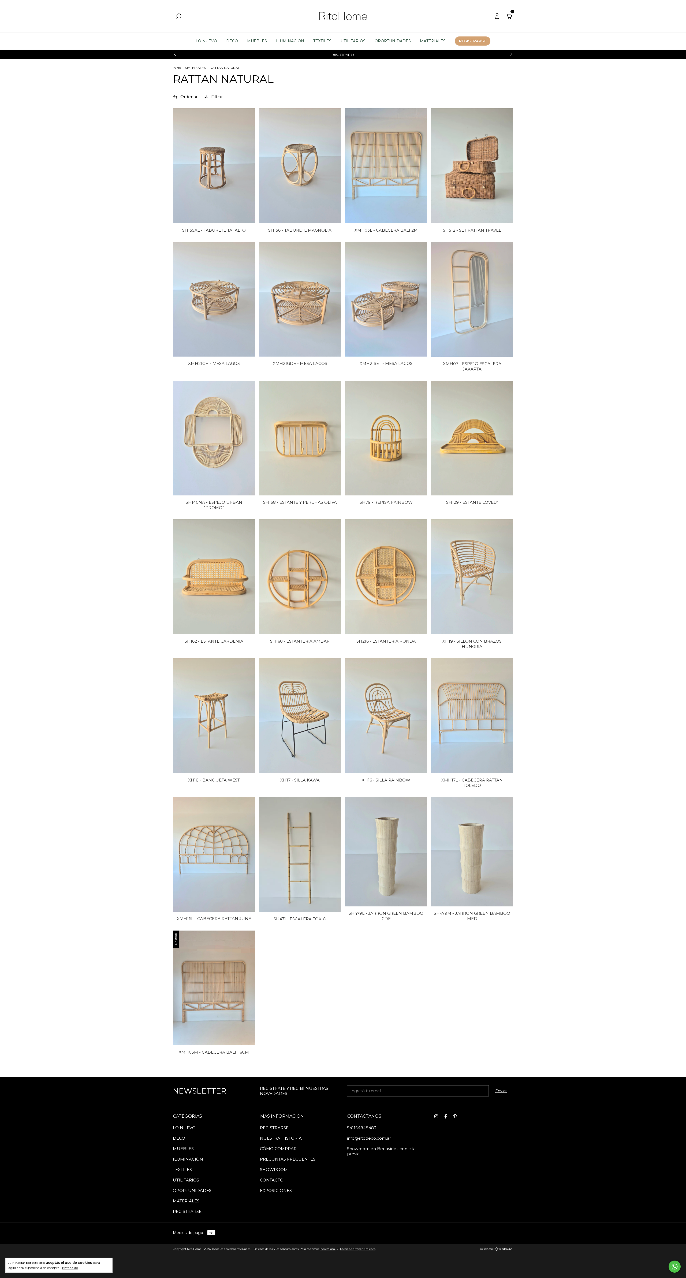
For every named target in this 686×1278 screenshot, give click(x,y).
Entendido (70, 1268)
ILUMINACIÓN (290, 41)
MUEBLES (257, 41)
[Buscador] (179, 17)
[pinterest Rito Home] (455, 1116)
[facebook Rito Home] (445, 1116)
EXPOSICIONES (276, 1190)
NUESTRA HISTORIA (281, 1138)
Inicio (177, 68)
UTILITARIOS (353, 41)
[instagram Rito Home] (436, 1116)
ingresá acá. (327, 1249)
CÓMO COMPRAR (278, 1148)
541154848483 (361, 1127)
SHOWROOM (274, 1169)
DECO (232, 41)
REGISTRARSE (472, 41)
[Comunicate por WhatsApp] (675, 1267)
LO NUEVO (206, 41)
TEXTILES (322, 41)
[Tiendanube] (496, 1249)
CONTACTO (272, 1180)
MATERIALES (433, 41)
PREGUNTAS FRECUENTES (287, 1159)
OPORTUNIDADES (393, 41)
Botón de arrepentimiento (357, 1249)
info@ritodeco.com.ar (369, 1138)
